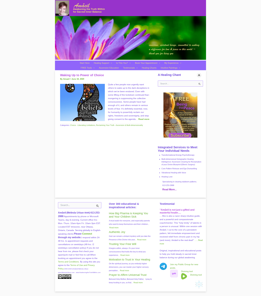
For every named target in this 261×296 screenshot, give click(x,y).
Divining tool (187, 271)
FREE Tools (86, 68)
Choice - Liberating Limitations (82, 125)
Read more (143, 119)
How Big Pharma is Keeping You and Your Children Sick (128, 215)
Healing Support (101, 63)
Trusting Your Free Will (122, 244)
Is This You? (122, 63)
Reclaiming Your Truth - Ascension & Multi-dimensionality (119, 125)
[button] (110, 63)
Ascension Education (109, 68)
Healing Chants (149, 68)
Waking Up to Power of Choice (82, 75)
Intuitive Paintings (169, 68)
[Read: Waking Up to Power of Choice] (82, 102)
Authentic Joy (117, 232)
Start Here (85, 63)
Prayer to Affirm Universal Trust (128, 274)
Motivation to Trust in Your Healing (129, 259)
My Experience (171, 63)
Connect (87, 233)
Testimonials (129, 68)
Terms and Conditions (68, 261)
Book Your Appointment (146, 63)
